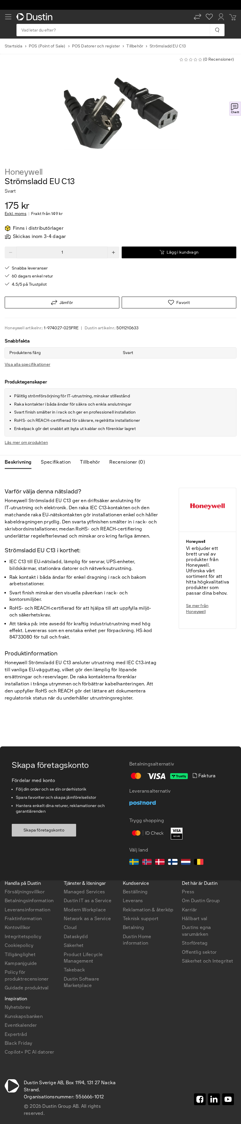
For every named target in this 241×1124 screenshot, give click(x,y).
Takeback (74, 970)
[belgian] (198, 862)
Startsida (13, 46)
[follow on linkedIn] (214, 1099)
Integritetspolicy (23, 936)
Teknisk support (140, 918)
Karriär (189, 910)
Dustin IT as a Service (87, 900)
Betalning (133, 927)
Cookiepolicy (19, 945)
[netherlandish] (185, 862)
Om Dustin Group (201, 900)
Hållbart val (194, 918)
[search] (217, 30)
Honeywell (24, 172)
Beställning (135, 892)
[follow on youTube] (228, 1099)
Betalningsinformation (29, 900)
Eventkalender (21, 1025)
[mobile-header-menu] (8, 16)
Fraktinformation (23, 918)
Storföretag (194, 943)
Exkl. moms (15, 214)
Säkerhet (74, 945)
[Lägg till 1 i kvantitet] (113, 252)
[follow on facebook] (200, 1099)
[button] (197, 16)
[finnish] (173, 862)
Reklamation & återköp (148, 910)
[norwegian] (147, 862)
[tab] (20, 462)
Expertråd (16, 1034)
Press (188, 892)
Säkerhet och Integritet (207, 961)
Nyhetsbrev (17, 1007)
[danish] (160, 862)
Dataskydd (76, 936)
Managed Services (84, 892)
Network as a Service (87, 918)
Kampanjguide (21, 963)
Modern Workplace (85, 910)
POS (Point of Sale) (47, 46)
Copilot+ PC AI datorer (29, 1052)
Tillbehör (134, 46)
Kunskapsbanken (24, 1016)
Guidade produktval (27, 988)
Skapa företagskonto (44, 830)
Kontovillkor (17, 927)
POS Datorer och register (96, 46)
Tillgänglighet (20, 954)
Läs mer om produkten (26, 442)
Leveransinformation (27, 910)
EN (18, 808)
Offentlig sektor (199, 952)
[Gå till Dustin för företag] (35, 16)
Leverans (133, 900)
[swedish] (134, 862)
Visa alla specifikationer (27, 364)
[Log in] (221, 16)
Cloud (70, 927)
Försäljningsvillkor (25, 892)
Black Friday (18, 1043)
